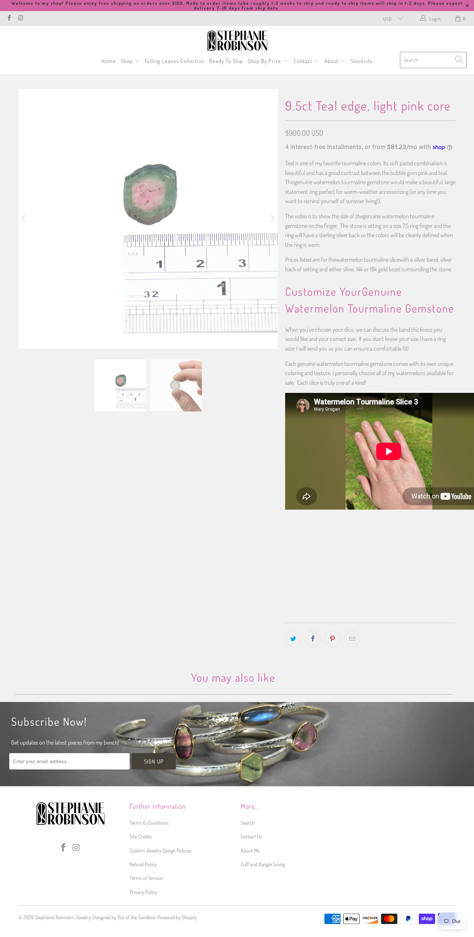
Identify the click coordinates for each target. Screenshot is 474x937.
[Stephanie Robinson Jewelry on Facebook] (9, 18)
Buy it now (412, 599)
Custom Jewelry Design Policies (160, 850)
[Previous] (24, 218)
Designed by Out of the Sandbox (124, 917)
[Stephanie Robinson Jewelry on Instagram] (20, 18)
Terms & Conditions (149, 823)
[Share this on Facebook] (313, 638)
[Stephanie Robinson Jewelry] (237, 41)
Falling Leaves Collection (174, 60)
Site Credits (141, 836)
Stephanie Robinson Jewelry (63, 917)
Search (247, 823)
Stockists (362, 60)
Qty (288, 563)
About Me (250, 850)
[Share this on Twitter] (293, 638)
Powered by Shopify (177, 917)
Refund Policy (143, 864)
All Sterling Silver (310, 541)
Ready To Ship (226, 60)
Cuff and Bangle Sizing (263, 864)
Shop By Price (265, 60)
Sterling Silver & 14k (365, 541)
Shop (127, 60)
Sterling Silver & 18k (421, 541)
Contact (304, 60)
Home (108, 60)
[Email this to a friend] (352, 638)
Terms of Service (146, 878)
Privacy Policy (143, 892)
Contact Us (251, 836)
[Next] (272, 218)
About (332, 60)
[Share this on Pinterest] (332, 638)
